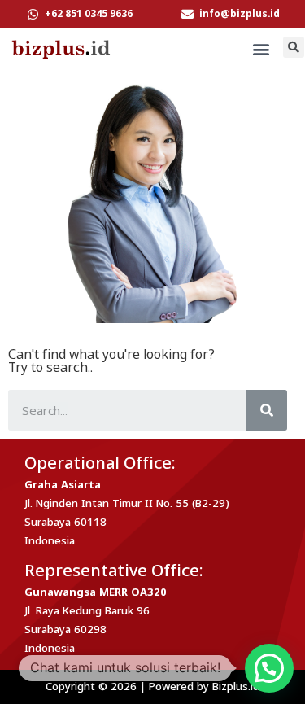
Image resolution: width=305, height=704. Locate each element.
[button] (261, 49)
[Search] (266, 410)
